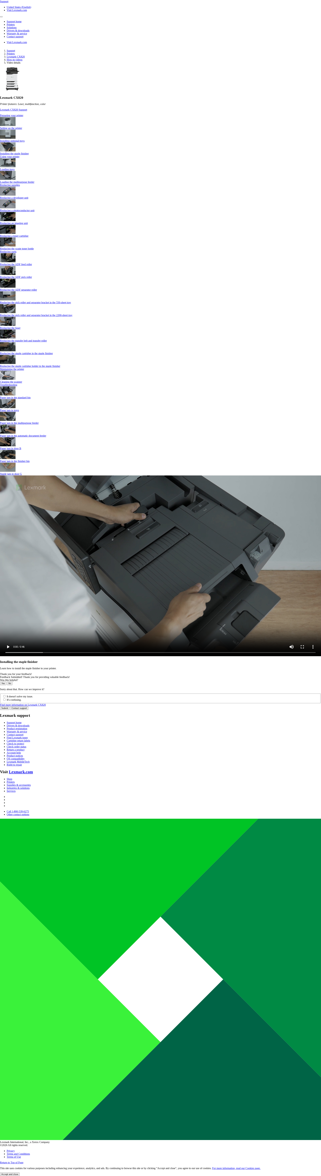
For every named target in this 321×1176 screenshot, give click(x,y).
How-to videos (14, 59)
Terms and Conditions (18, 1153)
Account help (14, 752)
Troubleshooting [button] (8, 384)
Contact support (19, 708)
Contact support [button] (15, 36)
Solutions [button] (12, 27)
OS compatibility (16, 758)
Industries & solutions (18, 788)
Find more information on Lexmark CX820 (23, 704)
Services (11, 791)
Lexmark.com (21, 772)
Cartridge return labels (18, 740)
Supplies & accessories (19, 785)
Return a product (15, 749)
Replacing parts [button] (8, 251)
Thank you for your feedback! (16, 674)
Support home (14, 722)
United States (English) (19, 7)
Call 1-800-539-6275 (18, 811)
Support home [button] (14, 21)
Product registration (17, 728)
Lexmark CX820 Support (13, 109)
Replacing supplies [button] (10, 185)
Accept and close (9, 1174)
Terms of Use (14, 1156)
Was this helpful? (9, 680)
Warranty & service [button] (17, 33)
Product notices (15, 755)
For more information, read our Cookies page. (236, 1168)
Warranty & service (17, 731)
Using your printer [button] (9, 156)
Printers (11, 53)
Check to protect (15, 743)
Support (11, 50)
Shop (9, 779)
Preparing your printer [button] (11, 115)
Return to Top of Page (11, 1162)
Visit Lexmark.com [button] (17, 10)
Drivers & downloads (18, 725)
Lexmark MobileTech (18, 761)
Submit (4, 708)
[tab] (160, 115)
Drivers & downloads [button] (18, 30)
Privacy (11, 1150)
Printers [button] (11, 24)
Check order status (16, 746)
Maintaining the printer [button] (12, 369)
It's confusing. (14, 699)
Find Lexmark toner (17, 737)
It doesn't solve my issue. (20, 696)
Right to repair (14, 764)
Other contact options (18, 814)
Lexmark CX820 (16, 56)
